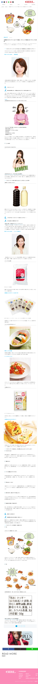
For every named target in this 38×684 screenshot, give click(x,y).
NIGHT (27, 676)
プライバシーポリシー (23, 681)
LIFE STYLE (28, 675)
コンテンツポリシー (31, 681)
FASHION (21, 673)
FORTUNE (21, 675)
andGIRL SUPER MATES (30, 678)
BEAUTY (27, 673)
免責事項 (36, 681)
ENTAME (20, 676)
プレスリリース (17, 681)
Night (18, 8)
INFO (20, 678)
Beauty (11, 4)
